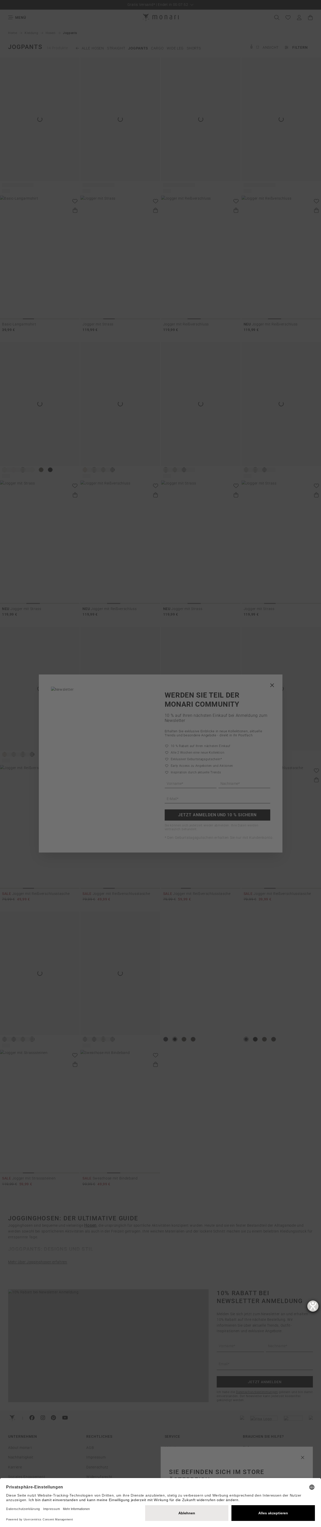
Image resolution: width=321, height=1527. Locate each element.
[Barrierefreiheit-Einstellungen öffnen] (312, 1306)
